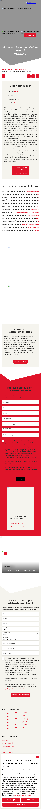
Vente (4, 69)
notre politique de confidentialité (25, 796)
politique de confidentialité (14, 471)
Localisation (6, 637)
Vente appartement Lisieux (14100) (14, 716)
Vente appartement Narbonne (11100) (15, 725)
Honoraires (5, 740)
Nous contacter (7, 752)
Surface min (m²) (9, 648)
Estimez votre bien (8, 743)
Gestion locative (7, 749)
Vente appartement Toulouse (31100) (15, 713)
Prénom (6, 402)
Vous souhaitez (7, 428)
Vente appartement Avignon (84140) (15, 722)
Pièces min (7, 653)
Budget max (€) (9, 643)
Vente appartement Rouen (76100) (14, 728)
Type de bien (6, 632)
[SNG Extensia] (32, 4)
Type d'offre (6, 627)
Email (5, 413)
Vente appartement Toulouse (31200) (15, 719)
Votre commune (9, 424)
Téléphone (7, 419)
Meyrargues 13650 (20, 69)
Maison (10, 69)
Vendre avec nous (8, 746)
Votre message (8, 435)
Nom (5, 408)
